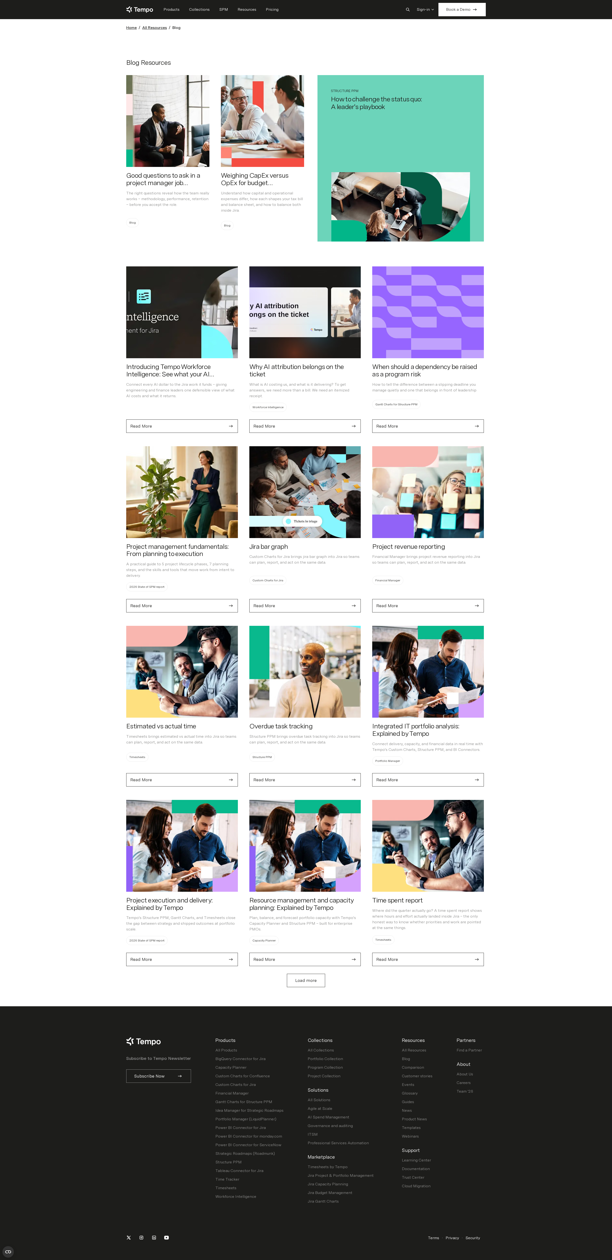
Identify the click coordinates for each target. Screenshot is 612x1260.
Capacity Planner (230, 1067)
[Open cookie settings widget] (8, 1252)
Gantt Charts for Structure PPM (243, 1102)
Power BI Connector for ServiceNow (248, 1145)
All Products (226, 1050)
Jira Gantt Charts (323, 1201)
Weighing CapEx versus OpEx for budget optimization (254, 182)
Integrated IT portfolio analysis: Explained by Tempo (415, 729)
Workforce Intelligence (235, 1196)
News (407, 1110)
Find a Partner (469, 1050)
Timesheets (225, 1188)
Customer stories (417, 1076)
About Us (465, 1074)
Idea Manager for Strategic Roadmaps (249, 1110)
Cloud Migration (416, 1186)
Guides (408, 1102)
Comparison (413, 1067)
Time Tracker (227, 1179)
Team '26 (465, 1091)
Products (172, 9)
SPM (223, 9)
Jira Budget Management (330, 1192)
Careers (464, 1082)
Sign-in (423, 9)
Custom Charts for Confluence (242, 1076)
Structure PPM (228, 1162)
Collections (199, 9)
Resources (247, 9)
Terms (433, 1238)
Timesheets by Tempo (328, 1167)
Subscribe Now (149, 1075)
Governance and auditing (330, 1125)
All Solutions (319, 1100)
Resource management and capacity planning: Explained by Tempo (301, 904)
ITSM (313, 1134)
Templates (411, 1127)
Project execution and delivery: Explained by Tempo (169, 904)
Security (472, 1238)
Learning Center (416, 1160)
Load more (306, 980)
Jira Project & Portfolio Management (341, 1175)
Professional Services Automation (338, 1143)
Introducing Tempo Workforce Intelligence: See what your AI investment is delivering (168, 374)
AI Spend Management (328, 1117)
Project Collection (324, 1076)
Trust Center (413, 1177)
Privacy (452, 1238)
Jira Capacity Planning (328, 1184)
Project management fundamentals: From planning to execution (177, 550)
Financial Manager (232, 1093)
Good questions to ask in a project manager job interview (163, 182)
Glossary (410, 1093)
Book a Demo (458, 9)
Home (131, 27)
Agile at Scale (320, 1108)
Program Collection (325, 1067)
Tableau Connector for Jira (239, 1170)
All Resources (154, 27)
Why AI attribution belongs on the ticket (296, 370)
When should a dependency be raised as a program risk (424, 370)
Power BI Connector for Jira (240, 1127)
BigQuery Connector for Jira (240, 1058)
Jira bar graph (268, 546)
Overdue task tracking (280, 726)
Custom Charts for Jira (235, 1084)
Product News (414, 1119)
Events (408, 1084)
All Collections (321, 1050)
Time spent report (397, 900)
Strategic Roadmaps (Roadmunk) (245, 1153)
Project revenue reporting (408, 546)
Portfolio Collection (325, 1058)
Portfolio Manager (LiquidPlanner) (245, 1119)
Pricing (272, 9)
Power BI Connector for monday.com (248, 1136)
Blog (406, 1058)
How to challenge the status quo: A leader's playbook (376, 103)
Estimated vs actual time (161, 726)
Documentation (416, 1168)
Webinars (410, 1136)
